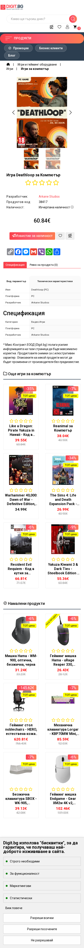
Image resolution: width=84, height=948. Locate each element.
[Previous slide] (14, 112)
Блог (12, 55)
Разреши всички (42, 918)
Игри (9, 69)
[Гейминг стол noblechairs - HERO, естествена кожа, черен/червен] (21, 700)
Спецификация (15, 264)
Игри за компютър (35, 69)
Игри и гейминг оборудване (37, 64)
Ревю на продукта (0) (44, 264)
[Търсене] (73, 19)
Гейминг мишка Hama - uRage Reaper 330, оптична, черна (63, 662)
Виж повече (13, 908)
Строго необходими (25, 861)
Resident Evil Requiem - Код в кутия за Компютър (21, 570)
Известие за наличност (34, 236)
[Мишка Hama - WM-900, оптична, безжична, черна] (21, 630)
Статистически (21, 898)
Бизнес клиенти (51, 48)
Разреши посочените (42, 929)
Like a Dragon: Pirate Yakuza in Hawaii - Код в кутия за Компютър (21, 434)
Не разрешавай (42, 940)
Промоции (20, 48)
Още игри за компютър (29, 374)
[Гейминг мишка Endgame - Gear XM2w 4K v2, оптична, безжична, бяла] (63, 769)
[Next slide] (70, 112)
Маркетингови (20, 886)
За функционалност (24, 874)
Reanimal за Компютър (63, 428)
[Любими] (59, 26)
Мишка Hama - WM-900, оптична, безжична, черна (21, 660)
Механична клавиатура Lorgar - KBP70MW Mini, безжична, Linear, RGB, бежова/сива (63, 733)
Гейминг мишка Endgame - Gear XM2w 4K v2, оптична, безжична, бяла (63, 803)
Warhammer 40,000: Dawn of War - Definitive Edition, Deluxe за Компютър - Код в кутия (21, 506)
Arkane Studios (49, 196)
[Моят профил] (67, 26)
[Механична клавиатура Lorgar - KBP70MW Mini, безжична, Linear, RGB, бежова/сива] (63, 700)
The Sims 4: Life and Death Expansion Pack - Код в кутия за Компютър (63, 504)
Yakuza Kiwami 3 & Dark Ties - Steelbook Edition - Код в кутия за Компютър (63, 573)
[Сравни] (51, 26)
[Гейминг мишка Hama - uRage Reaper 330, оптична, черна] (63, 630)
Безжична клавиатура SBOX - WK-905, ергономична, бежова (21, 803)
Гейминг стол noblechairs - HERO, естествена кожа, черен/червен (21, 731)
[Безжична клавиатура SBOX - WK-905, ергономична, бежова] (21, 769)
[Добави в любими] (60, 236)
